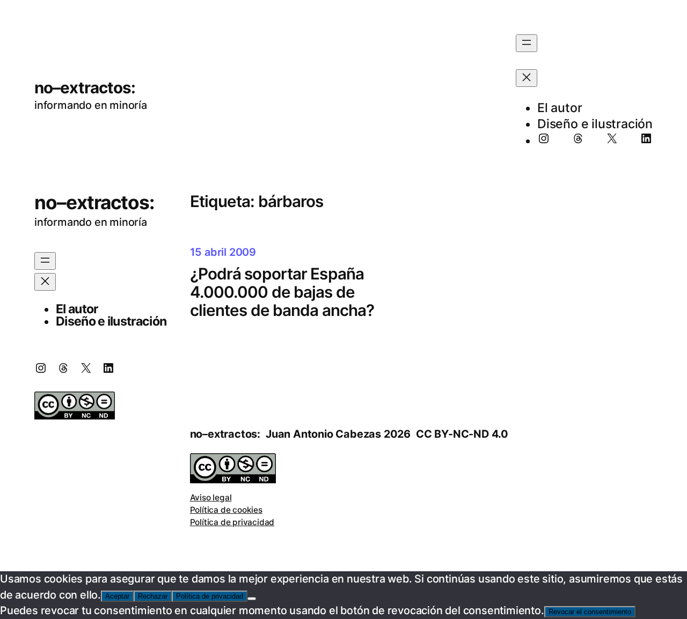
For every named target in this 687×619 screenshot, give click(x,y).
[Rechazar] (251, 598)
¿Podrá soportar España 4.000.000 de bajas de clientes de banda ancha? (282, 291)
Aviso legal (211, 497)
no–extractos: (84, 87)
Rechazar (152, 596)
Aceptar (117, 596)
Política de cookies (226, 510)
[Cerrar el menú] (526, 78)
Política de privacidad (232, 522)
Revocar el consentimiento (590, 612)
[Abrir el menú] (526, 43)
